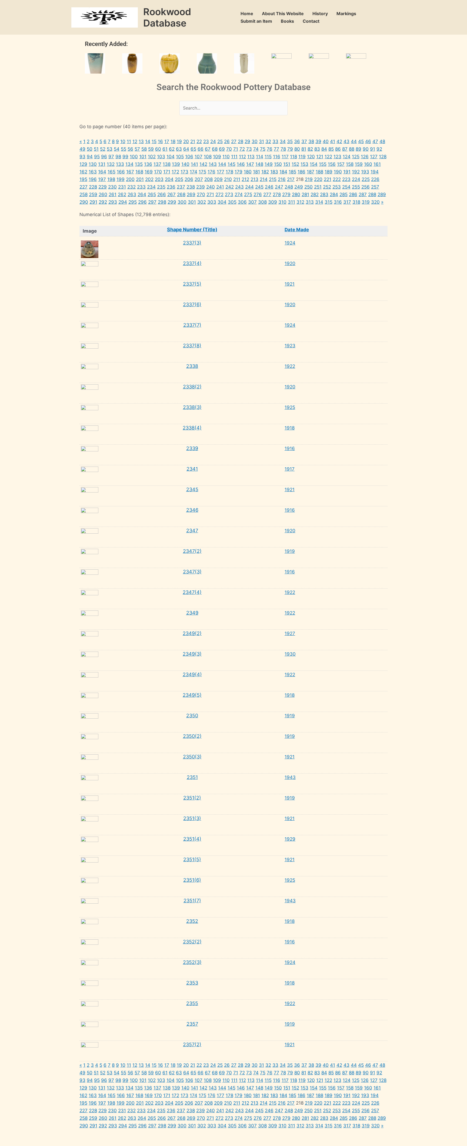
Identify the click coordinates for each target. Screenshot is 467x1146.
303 (211, 202)
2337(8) (192, 345)
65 (193, 149)
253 (336, 187)
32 (268, 141)
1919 (290, 551)
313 (310, 202)
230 (112, 187)
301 (192, 202)
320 (375, 202)
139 (176, 164)
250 (308, 187)
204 (169, 179)
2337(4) (192, 263)
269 (191, 194)
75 (262, 149)
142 (203, 164)
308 (262, 202)
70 (229, 149)
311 (291, 202)
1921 (290, 284)
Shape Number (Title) (192, 229)
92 (379, 149)
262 (122, 194)
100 (134, 156)
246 (269, 187)
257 (375, 187)
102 (152, 156)
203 (159, 179)
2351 (192, 777)
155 (322, 164)
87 (345, 149)
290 (83, 202)
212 (245, 179)
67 (208, 149)
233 (141, 187)
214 (264, 179)
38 (311, 141)
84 (324, 149)
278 (277, 194)
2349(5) (192, 695)
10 (122, 141)
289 (382, 194)
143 (213, 164)
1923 (290, 345)
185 (292, 171)
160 (368, 164)
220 (318, 179)
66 (201, 149)
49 (82, 149)
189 (328, 171)
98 (118, 156)
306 (242, 202)
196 (93, 179)
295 (132, 202)
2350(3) (192, 756)
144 (222, 164)
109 (217, 156)
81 (303, 149)
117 (285, 156)
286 (353, 194)
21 (192, 141)
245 (259, 187)
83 (317, 149)
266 (161, 194)
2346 (192, 510)
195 (83, 179)
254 (346, 187)
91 (372, 149)
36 (297, 141)
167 (130, 171)
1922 (290, 366)
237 (181, 187)
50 (89, 149)
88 (351, 149)
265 (152, 194)
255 (356, 187)
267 (171, 194)
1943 (290, 777)
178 (229, 171)
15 (154, 141)
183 (274, 171)
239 (200, 187)
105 (180, 156)
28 (240, 141)
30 (255, 141)
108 (208, 156)
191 (347, 171)
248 (289, 187)
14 (147, 141)
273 (229, 194)
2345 (192, 489)
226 (375, 179)
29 (247, 141)
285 (343, 194)
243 (239, 187)
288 (372, 194)
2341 (192, 469)
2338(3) (192, 407)
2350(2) (192, 736)
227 (83, 187)
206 (189, 179)
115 (268, 156)
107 (198, 156)
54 (116, 149)
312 (300, 202)
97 (111, 156)
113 (251, 156)
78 (283, 149)
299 (172, 202)
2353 (192, 983)
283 (324, 194)
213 (254, 179)
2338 (192, 366)
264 (142, 194)
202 (149, 179)
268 (181, 194)
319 (366, 202)
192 (356, 171)
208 (208, 179)
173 (184, 171)
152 (295, 164)
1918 (290, 428)
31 (261, 141)
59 (151, 149)
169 (149, 171)
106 (189, 156)
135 (139, 164)
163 (93, 171)
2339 (192, 448)
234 (151, 187)
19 (179, 141)
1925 (290, 407)
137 (157, 164)
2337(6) (192, 304)
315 (328, 202)
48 (382, 141)
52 (102, 149)
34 (283, 141)
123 (337, 156)
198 (111, 179)
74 (256, 149)
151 (286, 164)
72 (242, 149)
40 (326, 141)
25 (220, 141)
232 (131, 187)
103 (161, 156)
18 (173, 141)
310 (282, 202)
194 (375, 171)
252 (327, 187)
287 (363, 194)
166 (121, 171)
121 (319, 156)
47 (375, 141)
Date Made (297, 229)
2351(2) (192, 798)
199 (120, 179)
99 (125, 156)
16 (160, 141)
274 (239, 194)
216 (282, 179)
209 (218, 179)
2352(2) (192, 941)
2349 (192, 613)
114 (259, 156)
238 (190, 187)
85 (331, 149)
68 (215, 149)
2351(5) (192, 859)
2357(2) (192, 1044)
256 (365, 187)
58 (144, 149)
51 (96, 149)
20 (186, 141)
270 (201, 194)
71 (235, 149)
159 (359, 164)
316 (338, 202)
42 (339, 141)
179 (238, 171)
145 (231, 164)
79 (290, 149)
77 (276, 149)
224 (356, 179)
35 (290, 141)
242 (229, 187)
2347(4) (192, 592)
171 (166, 171)
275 (248, 194)
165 (111, 171)
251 (318, 187)
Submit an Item (256, 21)
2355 (192, 1003)
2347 (192, 530)
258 (83, 194)
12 (134, 141)
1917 (290, 469)
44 (354, 141)
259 (93, 194)
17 (166, 141)
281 (305, 194)
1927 (290, 633)
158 (349, 164)
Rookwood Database (167, 17)
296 (142, 202)
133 (120, 164)
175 (202, 171)
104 (170, 156)
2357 (192, 1024)
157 (341, 164)
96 (104, 156)
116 (276, 156)
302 (201, 202)
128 (382, 156)
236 (171, 187)
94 (90, 156)
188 (319, 171)
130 (93, 164)
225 (366, 179)
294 (122, 202)
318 (356, 202)
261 (112, 194)
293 (112, 202)
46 (368, 141)
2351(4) (192, 839)
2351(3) (192, 818)
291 (93, 202)
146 (241, 164)
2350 (192, 715)
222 (337, 179)
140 (185, 164)
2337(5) (192, 284)
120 (311, 156)
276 (257, 194)
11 (129, 141)
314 (319, 202)
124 (347, 156)
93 (82, 156)
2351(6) (192, 880)
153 (304, 164)
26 (227, 141)
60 (158, 149)
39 (318, 141)
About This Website (283, 13)
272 (219, 194)
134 (129, 164)
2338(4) (192, 428)
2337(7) (192, 325)
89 (358, 149)
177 (220, 171)
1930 (290, 654)
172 (175, 171)
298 (162, 202)
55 (123, 149)
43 (346, 141)
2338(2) (192, 386)
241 (220, 187)
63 (179, 149)
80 (297, 149)
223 (346, 179)
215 (272, 179)
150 (278, 164)
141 (194, 164)
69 (222, 149)
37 (304, 141)
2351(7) (192, 900)
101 (142, 156)
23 (206, 141)
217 (291, 179)
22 (199, 141)
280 (296, 194)
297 (152, 202)
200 (130, 179)
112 (242, 156)
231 (122, 187)
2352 (192, 921)
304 (222, 202)
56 (130, 149)
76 (269, 149)
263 (132, 194)
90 (366, 149)
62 (172, 149)
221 (327, 179)
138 (167, 164)
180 (248, 171)
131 (101, 164)
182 (265, 171)
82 (310, 149)
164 (102, 171)
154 (314, 164)
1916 (290, 448)
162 (83, 171)
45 (361, 141)
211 (236, 179)
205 (179, 179)
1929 (290, 839)
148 (259, 164)
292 (103, 202)
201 (140, 179)
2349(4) (192, 674)
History (320, 13)
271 (210, 194)
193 (365, 171)
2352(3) (192, 962)
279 (286, 194)
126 (365, 156)
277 (267, 194)
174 (193, 171)
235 (161, 187)
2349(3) (192, 654)
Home (247, 13)
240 (210, 187)
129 (83, 164)
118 (293, 156)
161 (377, 164)
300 (182, 202)
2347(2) (192, 551)
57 (137, 149)
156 (332, 164)
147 (250, 164)
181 (256, 171)
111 (234, 156)
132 (111, 164)
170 (158, 171)
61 (165, 149)
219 (309, 179)
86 (338, 149)
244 (249, 187)
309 (272, 202)
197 (102, 179)
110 (226, 156)
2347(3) (192, 571)
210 (228, 179)
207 (199, 179)
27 (233, 141)
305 (232, 202)
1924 (290, 243)
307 (252, 202)
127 (374, 156)
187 (310, 171)
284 (334, 194)
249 (298, 187)
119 (302, 156)
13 (141, 141)
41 (332, 141)
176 (211, 171)
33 (275, 141)
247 (279, 187)
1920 (290, 263)
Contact (311, 21)
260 (103, 194)
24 (213, 141)
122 (328, 156)
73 (249, 149)
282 (315, 194)
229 (102, 187)
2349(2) (192, 633)
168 (139, 171)
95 (97, 156)
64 (186, 149)
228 (93, 187)
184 (283, 171)
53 (109, 149)
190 (338, 171)
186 (301, 171)
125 (355, 156)
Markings (346, 13)
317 (347, 202)
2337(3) (192, 243)
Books (287, 21)
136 (148, 164)
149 (269, 164)
